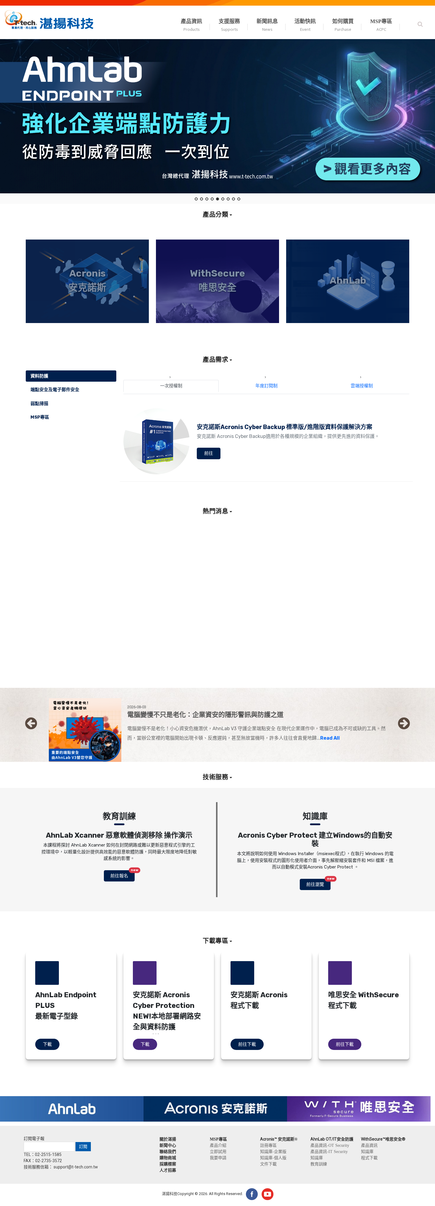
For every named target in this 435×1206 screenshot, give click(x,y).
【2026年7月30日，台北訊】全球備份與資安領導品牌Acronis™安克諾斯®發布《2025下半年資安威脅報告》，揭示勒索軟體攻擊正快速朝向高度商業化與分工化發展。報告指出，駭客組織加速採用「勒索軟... (163, 650)
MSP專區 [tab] (39, 417)
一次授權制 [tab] (171, 385)
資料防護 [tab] (39, 376)
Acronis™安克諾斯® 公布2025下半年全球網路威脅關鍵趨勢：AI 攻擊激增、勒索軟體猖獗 (161, 620)
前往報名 (122, 874)
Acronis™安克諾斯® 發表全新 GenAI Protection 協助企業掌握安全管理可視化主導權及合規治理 (378, 620)
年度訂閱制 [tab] (266, 385)
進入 (87, 319)
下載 (47, 1044)
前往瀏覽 (318, 883)
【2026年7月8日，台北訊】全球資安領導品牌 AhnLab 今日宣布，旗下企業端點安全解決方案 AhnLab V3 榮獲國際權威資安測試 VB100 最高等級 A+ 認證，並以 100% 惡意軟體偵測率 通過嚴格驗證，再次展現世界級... (269, 657)
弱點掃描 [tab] (39, 403)
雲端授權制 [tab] (362, 385)
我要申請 (218, 1157)
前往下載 (247, 1044)
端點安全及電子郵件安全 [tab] (54, 389)
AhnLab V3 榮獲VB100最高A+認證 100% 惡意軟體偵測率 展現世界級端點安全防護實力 (268, 627)
